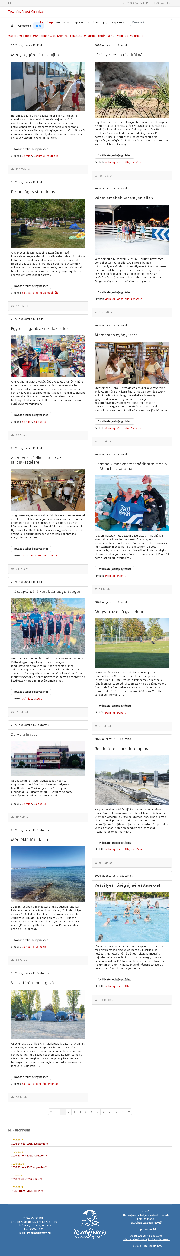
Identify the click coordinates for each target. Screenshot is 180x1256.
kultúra (91, 36)
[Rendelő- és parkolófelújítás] (132, 780)
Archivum (62, 22)
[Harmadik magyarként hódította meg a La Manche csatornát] (132, 503)
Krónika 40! (107, 36)
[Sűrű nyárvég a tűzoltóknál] (132, 90)
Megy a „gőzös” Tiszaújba (35, 55)
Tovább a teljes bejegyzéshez (31, 149)
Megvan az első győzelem (119, 611)
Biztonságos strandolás (33, 192)
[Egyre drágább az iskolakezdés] (48, 356)
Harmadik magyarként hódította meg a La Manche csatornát (131, 466)
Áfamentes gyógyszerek (117, 335)
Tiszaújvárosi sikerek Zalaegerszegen (46, 591)
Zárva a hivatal (25, 734)
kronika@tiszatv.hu (159, 3)
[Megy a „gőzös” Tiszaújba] (48, 86)
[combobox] (151, 22)
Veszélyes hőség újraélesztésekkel (127, 885)
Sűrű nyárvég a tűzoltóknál (119, 55)
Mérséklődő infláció (29, 840)
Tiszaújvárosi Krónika (25, 11)
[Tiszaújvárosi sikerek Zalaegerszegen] (48, 626)
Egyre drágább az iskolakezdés (40, 328)
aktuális (137, 36)
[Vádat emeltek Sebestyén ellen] (132, 230)
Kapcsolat (119, 22)
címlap (123, 36)
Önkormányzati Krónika (51, 36)
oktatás (76, 36)
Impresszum (81, 22)
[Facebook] (9, 3)
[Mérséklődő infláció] (48, 874)
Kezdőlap (46, 22)
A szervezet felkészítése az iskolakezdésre (36, 459)
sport (14, 36)
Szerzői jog (100, 22)
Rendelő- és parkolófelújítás (121, 748)
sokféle (26, 36)
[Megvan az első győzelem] (132, 643)
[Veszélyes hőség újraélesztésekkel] (132, 917)
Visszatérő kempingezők (33, 983)
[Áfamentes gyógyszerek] (132, 363)
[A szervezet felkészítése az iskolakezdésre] (48, 490)
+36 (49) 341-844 (134, 3)
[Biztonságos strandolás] (48, 223)
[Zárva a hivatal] (48, 758)
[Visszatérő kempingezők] (48, 1014)
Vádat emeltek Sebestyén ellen (124, 198)
